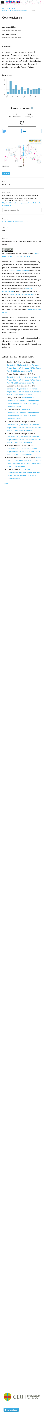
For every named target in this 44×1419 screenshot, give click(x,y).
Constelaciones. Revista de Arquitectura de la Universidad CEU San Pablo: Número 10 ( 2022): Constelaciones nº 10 (24, 463)
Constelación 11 (13, 448)
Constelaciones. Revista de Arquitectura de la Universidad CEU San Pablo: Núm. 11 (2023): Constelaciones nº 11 (24, 451)
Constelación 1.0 (27, 410)
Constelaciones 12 (14, 377)
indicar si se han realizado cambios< (21, 295)
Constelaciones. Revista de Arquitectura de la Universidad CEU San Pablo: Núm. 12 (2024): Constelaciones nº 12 (24, 380)
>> (7, 483)
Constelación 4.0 (13, 425)
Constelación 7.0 (27, 469)
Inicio (4, 8)
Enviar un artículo (11, 1410)
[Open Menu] (2, 2)
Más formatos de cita (11, 210)
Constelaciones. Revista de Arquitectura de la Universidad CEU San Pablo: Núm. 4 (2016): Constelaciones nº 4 (24, 428)
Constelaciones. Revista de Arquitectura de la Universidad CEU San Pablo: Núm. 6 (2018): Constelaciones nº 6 (23, 404)
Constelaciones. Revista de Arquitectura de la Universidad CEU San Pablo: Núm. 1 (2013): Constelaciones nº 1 (23, 416)
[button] (12, 131)
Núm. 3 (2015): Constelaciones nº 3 (14, 11)
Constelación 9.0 (13, 365)
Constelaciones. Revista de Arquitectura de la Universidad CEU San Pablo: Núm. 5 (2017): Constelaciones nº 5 (24, 440)
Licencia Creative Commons (19, 271)
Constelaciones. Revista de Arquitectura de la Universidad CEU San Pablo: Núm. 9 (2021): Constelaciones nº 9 (24, 368)
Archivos (12, 8)
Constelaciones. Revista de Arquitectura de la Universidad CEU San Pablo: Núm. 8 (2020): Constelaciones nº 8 (24, 392)
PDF (7, 173)
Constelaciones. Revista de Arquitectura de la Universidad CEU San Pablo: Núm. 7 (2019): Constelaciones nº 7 (23, 475)
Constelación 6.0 (28, 398)
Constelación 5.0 (13, 437)
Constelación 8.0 (13, 389)
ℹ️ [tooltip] (32, 108)
